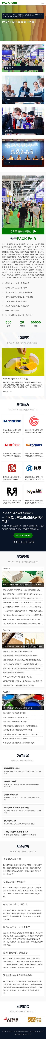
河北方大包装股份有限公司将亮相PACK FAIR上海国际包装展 (34, 455)
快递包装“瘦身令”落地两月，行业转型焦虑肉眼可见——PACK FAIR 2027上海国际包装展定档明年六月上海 (23, 590)
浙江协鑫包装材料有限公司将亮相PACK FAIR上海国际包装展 (12, 478)
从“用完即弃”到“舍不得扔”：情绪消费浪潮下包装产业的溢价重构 (23, 664)
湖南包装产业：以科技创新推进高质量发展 (18, 685)
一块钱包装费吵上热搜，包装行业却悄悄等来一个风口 (22, 646)
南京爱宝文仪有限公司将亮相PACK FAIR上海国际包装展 (12, 455)
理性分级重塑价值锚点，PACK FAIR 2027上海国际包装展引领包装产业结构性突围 (23, 602)
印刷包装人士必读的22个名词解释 (15, 738)
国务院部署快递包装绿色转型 (13, 672)
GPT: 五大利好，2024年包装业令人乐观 (17, 677)
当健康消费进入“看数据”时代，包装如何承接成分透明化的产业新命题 (23, 660)
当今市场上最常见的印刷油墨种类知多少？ (18, 708)
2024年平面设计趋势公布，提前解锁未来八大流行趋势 (22, 681)
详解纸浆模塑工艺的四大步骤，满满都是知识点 (20, 726)
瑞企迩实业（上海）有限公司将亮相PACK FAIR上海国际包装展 (12, 502)
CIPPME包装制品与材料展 (15, 379)
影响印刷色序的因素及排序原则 (14, 713)
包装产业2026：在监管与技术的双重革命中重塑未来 (21, 668)
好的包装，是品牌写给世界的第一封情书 (17, 651)
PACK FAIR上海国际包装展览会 (15, 1031)
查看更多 (6, 392)
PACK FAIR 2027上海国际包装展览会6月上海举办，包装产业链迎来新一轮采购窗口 (23, 594)
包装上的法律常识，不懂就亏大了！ (16, 717)
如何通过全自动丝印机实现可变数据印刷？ (18, 730)
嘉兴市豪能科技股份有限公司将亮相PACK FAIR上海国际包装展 (12, 431)
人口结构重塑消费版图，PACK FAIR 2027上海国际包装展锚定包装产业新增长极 (23, 607)
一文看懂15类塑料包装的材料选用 (15, 722)
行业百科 (6, 692)
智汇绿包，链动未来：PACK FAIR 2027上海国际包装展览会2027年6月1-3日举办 (23, 615)
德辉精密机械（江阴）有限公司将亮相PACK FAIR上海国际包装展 (34, 478)
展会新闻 (6, 568)
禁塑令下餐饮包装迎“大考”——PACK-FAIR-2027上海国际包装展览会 (23, 585)
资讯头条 (6, 630)
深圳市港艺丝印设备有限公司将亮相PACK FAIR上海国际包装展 (34, 431)
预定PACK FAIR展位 (23, 535)
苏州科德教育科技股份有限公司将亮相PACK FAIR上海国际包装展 (34, 502)
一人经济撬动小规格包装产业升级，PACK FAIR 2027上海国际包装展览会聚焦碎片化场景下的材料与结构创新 (23, 611)
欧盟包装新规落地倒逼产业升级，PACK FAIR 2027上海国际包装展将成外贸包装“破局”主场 (23, 598)
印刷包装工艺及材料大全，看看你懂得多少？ (19, 743)
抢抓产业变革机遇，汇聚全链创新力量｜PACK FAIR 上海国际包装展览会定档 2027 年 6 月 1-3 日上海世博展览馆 (23, 624)
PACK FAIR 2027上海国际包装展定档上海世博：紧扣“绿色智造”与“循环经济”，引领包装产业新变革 (23, 619)
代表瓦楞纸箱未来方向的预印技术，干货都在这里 (21, 734)
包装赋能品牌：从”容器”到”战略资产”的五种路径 (20, 656)
